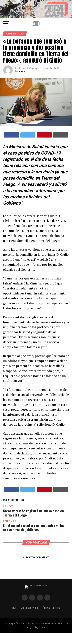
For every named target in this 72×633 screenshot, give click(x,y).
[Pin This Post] (44, 135)
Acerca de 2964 (29, 608)
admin (22, 71)
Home (13, 608)
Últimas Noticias (52, 608)
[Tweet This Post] (28, 135)
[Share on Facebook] (11, 135)
